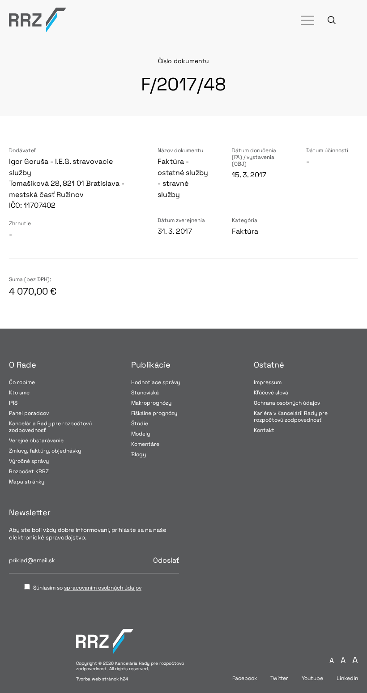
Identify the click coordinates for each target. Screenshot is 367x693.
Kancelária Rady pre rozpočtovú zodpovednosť (50, 427)
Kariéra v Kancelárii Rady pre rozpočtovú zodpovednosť (291, 417)
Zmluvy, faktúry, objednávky (45, 450)
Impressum (268, 382)
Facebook (244, 678)
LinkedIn (347, 678)
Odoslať (166, 560)
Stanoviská (145, 392)
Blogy (138, 454)
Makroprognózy (151, 402)
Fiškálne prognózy (154, 413)
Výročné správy (29, 461)
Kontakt (264, 430)
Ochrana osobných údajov (287, 402)
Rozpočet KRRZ (29, 471)
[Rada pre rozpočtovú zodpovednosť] (37, 20)
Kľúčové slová (271, 392)
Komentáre (145, 444)
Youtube (312, 678)
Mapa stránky (26, 481)
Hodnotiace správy (155, 382)
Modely (140, 433)
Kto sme (19, 392)
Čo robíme (22, 382)
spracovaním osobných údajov (102, 587)
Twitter (279, 678)
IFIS (13, 402)
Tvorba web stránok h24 (102, 679)
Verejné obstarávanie (36, 440)
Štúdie (139, 423)
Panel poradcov (29, 413)
